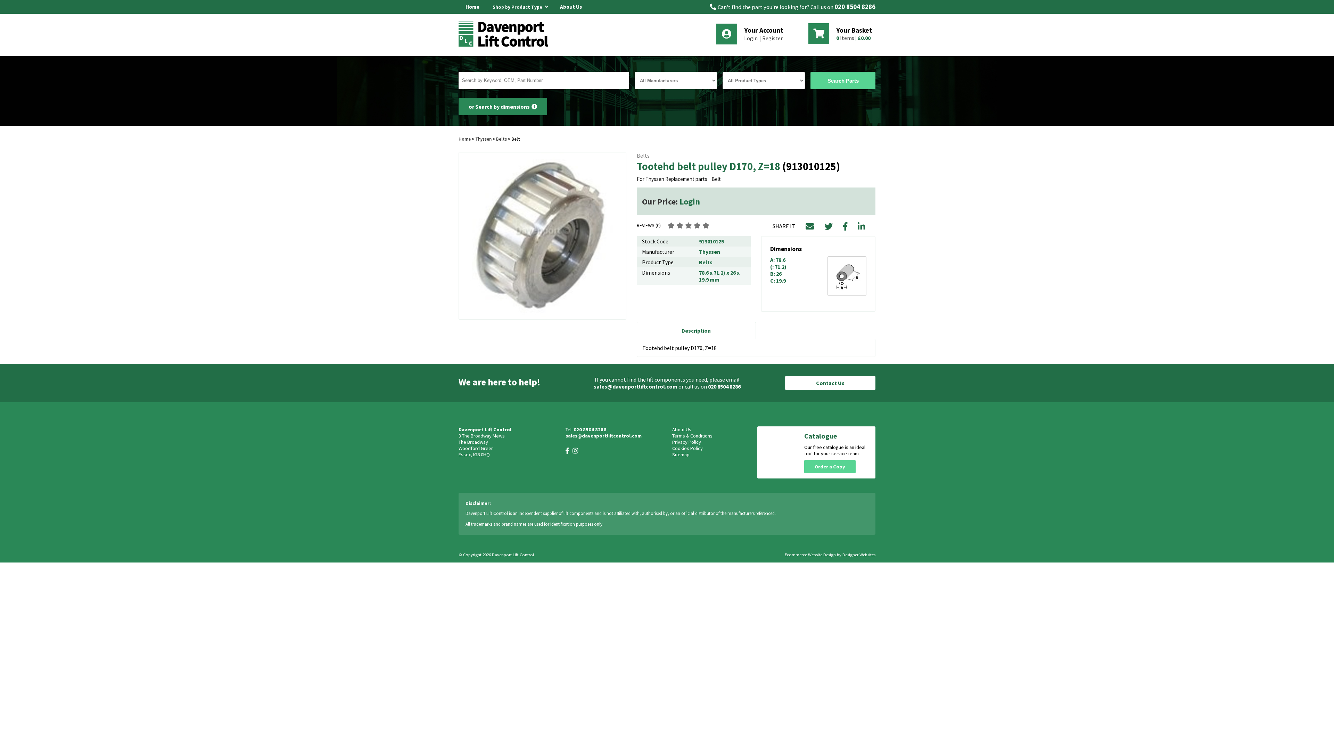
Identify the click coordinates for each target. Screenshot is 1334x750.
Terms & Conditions (692, 436)
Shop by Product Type (518, 7)
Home (472, 6)
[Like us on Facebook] (567, 451)
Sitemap (681, 454)
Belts (501, 139)
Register (772, 38)
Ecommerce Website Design (810, 554)
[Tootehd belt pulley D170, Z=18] (542, 235)
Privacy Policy (686, 442)
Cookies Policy (687, 448)
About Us (571, 6)
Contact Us (830, 383)
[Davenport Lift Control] (505, 45)
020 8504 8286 (854, 7)
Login (751, 38)
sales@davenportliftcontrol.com (635, 386)
